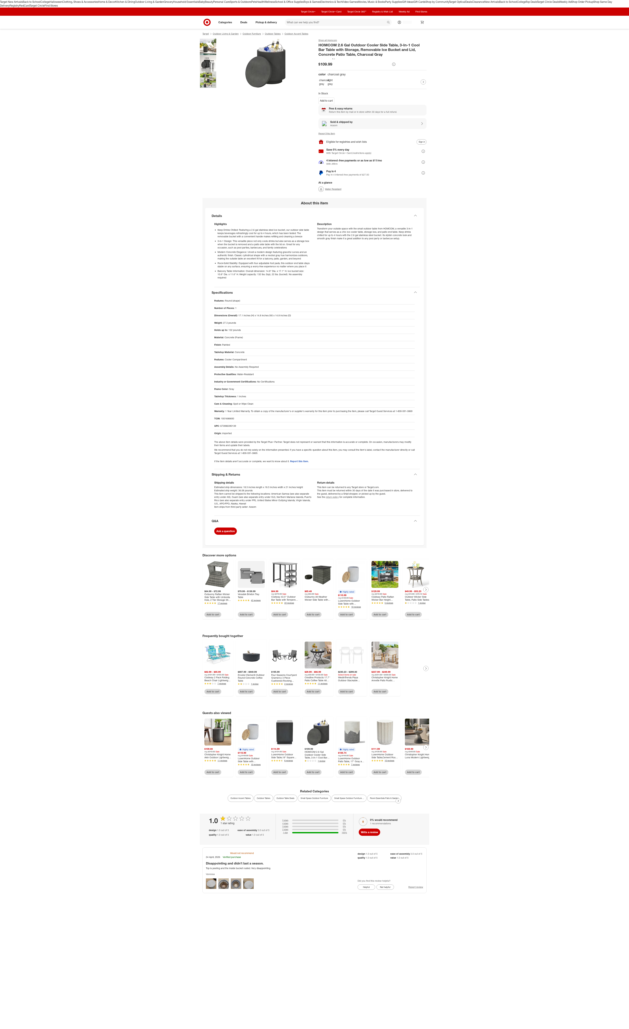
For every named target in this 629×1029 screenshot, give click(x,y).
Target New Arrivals (11, 1)
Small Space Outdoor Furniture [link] (314, 798)
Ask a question (225, 531)
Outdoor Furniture (252, 33)
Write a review (369, 832)
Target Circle (37, 5)
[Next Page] (423, 82)
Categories (225, 22)
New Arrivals (491, 1)
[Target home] (207, 22)
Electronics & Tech (331, 1)
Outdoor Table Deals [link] (285, 798)
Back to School (31, 1)
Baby (202, 1)
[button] (326, 58)
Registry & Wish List (382, 11)
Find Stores (51, 5)
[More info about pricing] (394, 64)
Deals (468, 1)
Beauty (209, 1)
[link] (326, 58)
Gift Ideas (407, 1)
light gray (330, 82)
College (45, 1)
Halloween (56, 1)
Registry (14, 5)
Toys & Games (312, 1)
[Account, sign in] (406, 22)
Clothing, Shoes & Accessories (80, 1)
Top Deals (531, 1)
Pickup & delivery (266, 22)
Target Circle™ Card (331, 11)
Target (205, 33)
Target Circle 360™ (356, 11)
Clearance (478, 1)
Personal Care (221, 1)
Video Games (350, 1)
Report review (415, 887)
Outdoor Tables (273, 33)
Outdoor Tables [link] (263, 798)
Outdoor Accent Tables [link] (240, 798)
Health (260, 1)
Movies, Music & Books (371, 1)
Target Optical (457, 1)
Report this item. (299, 461)
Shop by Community (437, 1)
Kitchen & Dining (125, 1)
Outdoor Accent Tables (296, 33)
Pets (254, 1)
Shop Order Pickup (582, 1)
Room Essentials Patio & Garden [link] (384, 798)
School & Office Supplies (289, 1)
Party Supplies (393, 1)
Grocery (168, 1)
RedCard (24, 5)
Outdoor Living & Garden (149, 1)
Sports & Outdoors (240, 1)
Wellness (269, 1)
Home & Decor (106, 1)
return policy (332, 497)
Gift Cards (419, 1)
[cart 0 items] (422, 22)
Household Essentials (186, 1)
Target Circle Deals (548, 1)
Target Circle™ (308, 11)
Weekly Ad (565, 1)
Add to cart (326, 100)
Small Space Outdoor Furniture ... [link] (349, 798)
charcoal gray (322, 82)
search (388, 22)
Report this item (326, 133)
